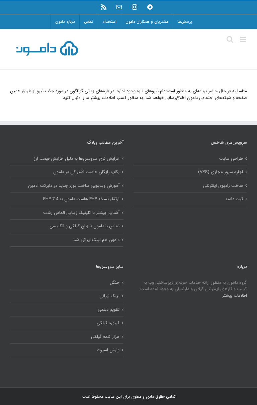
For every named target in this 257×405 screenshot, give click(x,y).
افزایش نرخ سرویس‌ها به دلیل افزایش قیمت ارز (76, 158)
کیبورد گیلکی (108, 323)
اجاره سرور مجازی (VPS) (220, 172)
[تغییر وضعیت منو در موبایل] (243, 39)
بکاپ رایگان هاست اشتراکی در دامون (86, 172)
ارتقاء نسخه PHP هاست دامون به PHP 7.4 (81, 199)
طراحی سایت (231, 158)
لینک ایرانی (109, 296)
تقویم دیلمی (108, 309)
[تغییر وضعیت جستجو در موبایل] (230, 39)
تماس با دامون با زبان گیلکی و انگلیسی (84, 226)
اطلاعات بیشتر (234, 295)
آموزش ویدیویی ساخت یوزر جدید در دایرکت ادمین (73, 185)
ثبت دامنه (234, 199)
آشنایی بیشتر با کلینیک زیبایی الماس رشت (81, 213)
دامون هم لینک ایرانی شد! (96, 240)
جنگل (114, 282)
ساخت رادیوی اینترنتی (223, 185)
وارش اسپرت (108, 350)
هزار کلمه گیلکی (105, 336)
